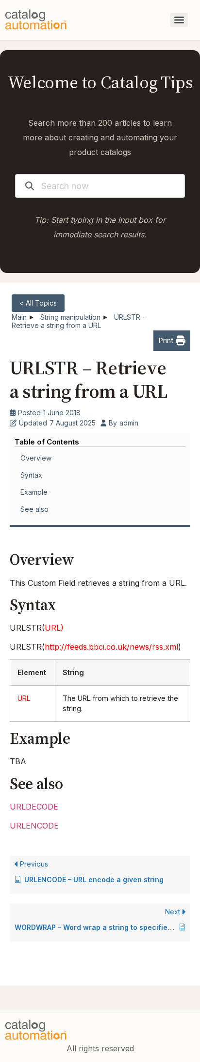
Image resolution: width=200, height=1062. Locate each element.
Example (34, 492)
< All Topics (38, 303)
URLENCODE (34, 825)
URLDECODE (34, 806)
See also (34, 509)
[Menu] (179, 20)
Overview (35, 458)
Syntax (31, 475)
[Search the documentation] (29, 185)
